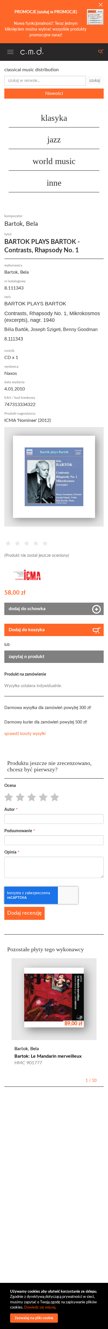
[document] (54, 1306)
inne (54, 182)
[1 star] (7, 797)
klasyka (54, 118)
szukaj (94, 81)
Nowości (54, 93)
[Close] (100, 5)
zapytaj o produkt (26, 656)
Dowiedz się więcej (39, 1307)
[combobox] (45, 81)
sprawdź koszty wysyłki (25, 734)
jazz (54, 139)
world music (54, 161)
